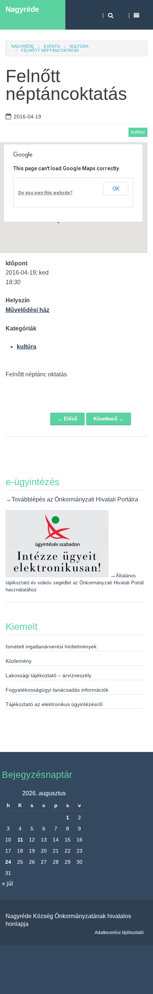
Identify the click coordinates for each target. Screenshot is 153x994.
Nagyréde (22, 9)
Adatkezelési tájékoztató (119, 932)
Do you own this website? (45, 192)
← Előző (67, 419)
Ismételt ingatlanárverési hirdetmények (51, 646)
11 (20, 840)
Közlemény (19, 661)
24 (8, 862)
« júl (7, 883)
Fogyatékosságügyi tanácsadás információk (57, 690)
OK (116, 189)
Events (52, 46)
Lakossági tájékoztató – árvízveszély (48, 675)
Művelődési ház (27, 310)
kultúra (79, 46)
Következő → (109, 419)
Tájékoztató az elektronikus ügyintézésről (54, 704)
